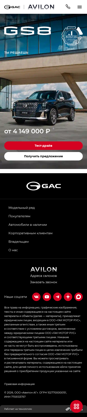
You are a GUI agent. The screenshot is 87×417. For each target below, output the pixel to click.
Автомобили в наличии (27, 224)
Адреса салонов (43, 275)
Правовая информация (19, 384)
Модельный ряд (21, 207)
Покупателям (19, 216)
